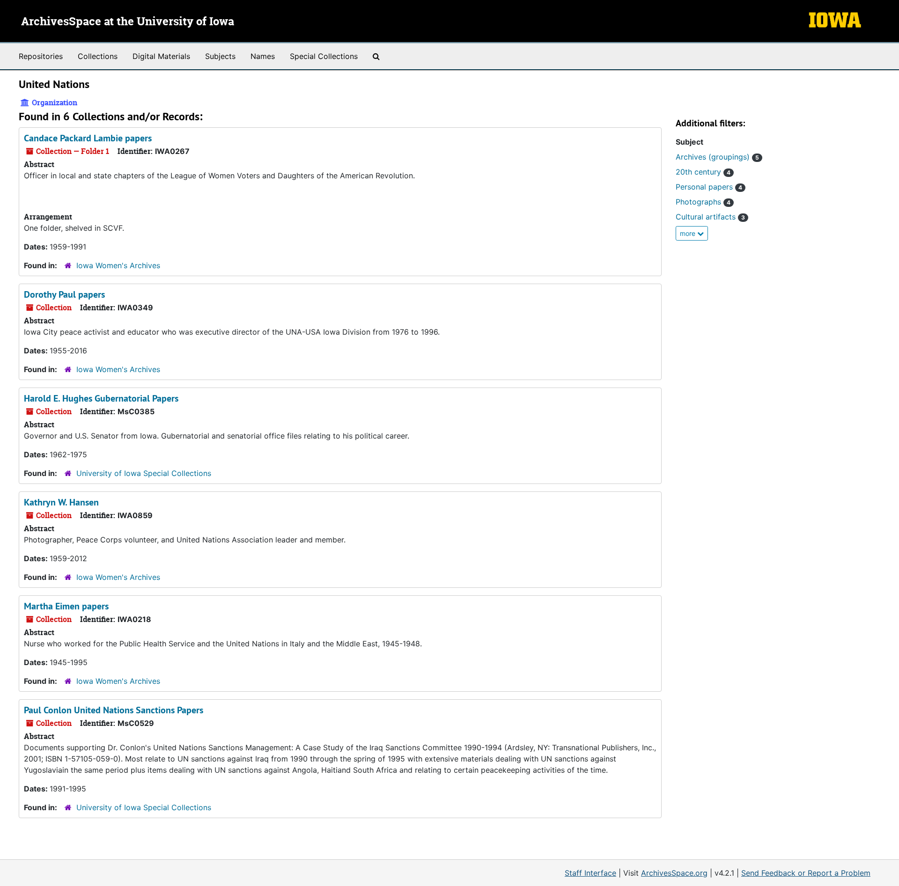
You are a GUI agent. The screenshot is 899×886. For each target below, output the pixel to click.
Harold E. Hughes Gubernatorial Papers (101, 398)
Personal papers (709, 186)
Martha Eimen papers (66, 606)
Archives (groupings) (717, 156)
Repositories (41, 56)
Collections (98, 56)
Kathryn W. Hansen (61, 502)
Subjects (220, 56)
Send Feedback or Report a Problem (805, 873)
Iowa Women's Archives (118, 265)
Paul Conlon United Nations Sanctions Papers (113, 710)
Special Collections (324, 56)
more (688, 233)
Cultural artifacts (710, 216)
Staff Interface (590, 873)
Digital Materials (161, 56)
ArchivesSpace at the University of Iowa (127, 22)
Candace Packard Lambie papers (88, 138)
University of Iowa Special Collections (143, 473)
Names (263, 56)
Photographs (703, 201)
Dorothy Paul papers (64, 294)
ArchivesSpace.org (674, 873)
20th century (703, 171)
